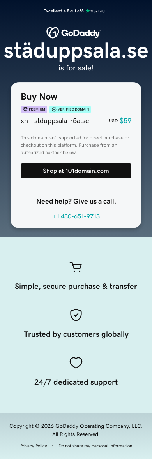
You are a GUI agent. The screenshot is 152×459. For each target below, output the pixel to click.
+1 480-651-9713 (76, 216)
